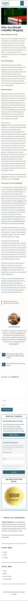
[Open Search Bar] (22, 3)
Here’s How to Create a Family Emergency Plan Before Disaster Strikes (15, 356)
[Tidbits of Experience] (6, 3)
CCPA (4, 571)
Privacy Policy (7, 579)
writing (16, 179)
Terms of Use (7, 576)
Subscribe (14, 472)
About (5, 555)
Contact (5, 558)
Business (16, 303)
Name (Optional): (7, 452)
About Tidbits (14, 435)
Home (5, 552)
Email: (5, 459)
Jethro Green (14, 327)
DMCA (5, 574)
